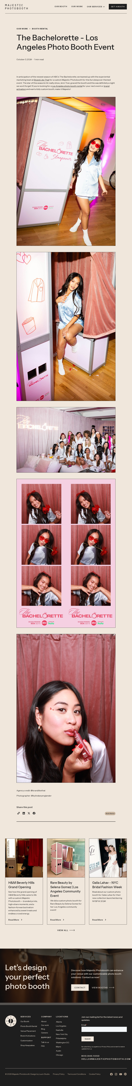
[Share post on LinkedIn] (24, 813)
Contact (79, 987)
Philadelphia (61, 1038)
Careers (44, 1033)
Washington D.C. (62, 1042)
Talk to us (45, 1042)
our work (22, 29)
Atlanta (59, 1022)
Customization (26, 1040)
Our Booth (24, 1021)
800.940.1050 (90, 1056)
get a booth (118, 6)
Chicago (59, 1055)
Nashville (59, 1030)
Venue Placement (28, 1031)
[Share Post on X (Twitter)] (29, 813)
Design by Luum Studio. (40, 1074)
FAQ (43, 1046)
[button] (96, 6)
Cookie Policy (94, 1074)
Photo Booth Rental (28, 1026)
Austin (58, 1051)
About (43, 1021)
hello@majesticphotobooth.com (104, 1059)
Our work (45, 1025)
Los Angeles (61, 1026)
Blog (43, 1029)
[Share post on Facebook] (34, 813)
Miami (58, 1047)
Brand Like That (41, 80)
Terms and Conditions (77, 1074)
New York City (62, 1034)
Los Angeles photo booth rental (67, 86)
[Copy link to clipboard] (18, 813)
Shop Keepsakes (27, 1045)
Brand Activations (27, 1036)
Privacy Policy (106, 1047)
